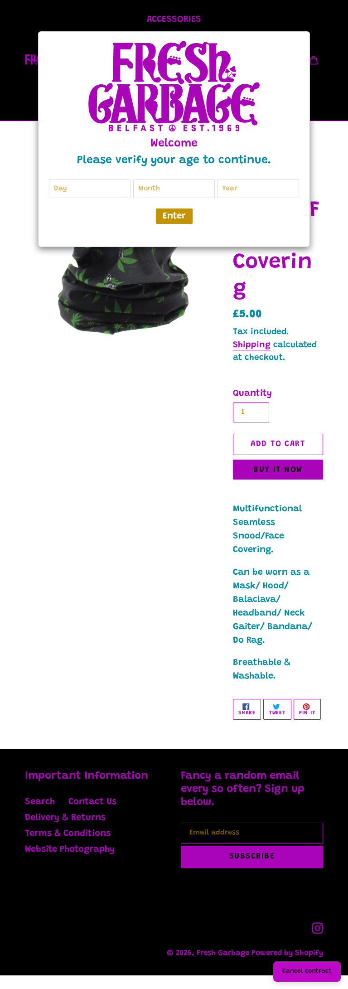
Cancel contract (307, 971)
